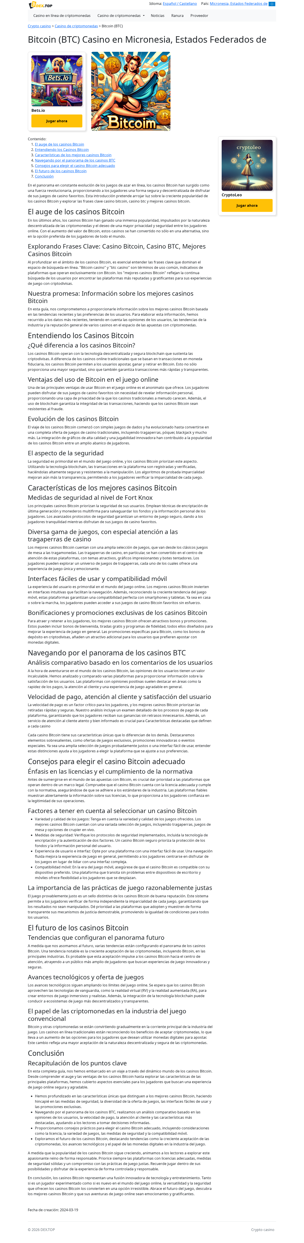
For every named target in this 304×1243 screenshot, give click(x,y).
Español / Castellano (180, 3)
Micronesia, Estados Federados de (239, 3)
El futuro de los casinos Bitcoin (61, 171)
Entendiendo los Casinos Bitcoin (62, 149)
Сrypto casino (39, 26)
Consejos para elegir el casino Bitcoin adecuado (75, 165)
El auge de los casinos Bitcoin (59, 144)
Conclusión (44, 176)
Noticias (157, 15)
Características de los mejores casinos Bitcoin (73, 155)
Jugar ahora (56, 120)
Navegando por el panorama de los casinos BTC (75, 160)
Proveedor (199, 15)
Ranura (177, 15)
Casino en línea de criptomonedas (62, 15)
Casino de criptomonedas (119, 15)
